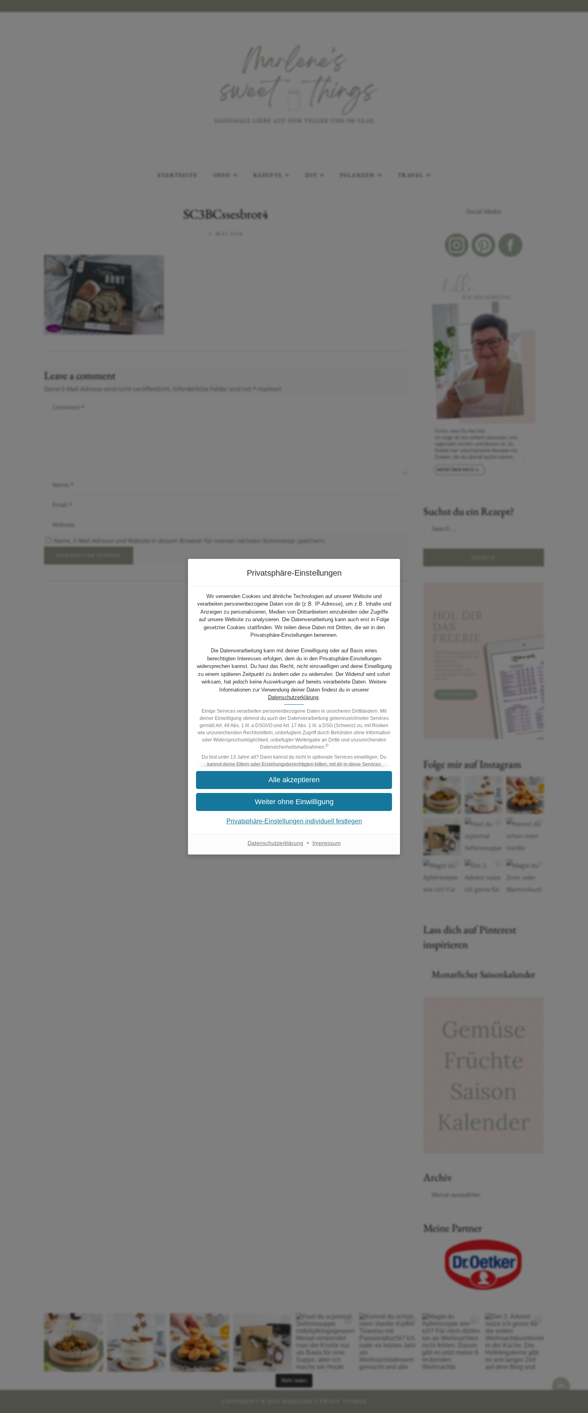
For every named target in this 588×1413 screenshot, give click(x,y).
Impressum (326, 843)
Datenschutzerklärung (293, 697)
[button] (294, 802)
